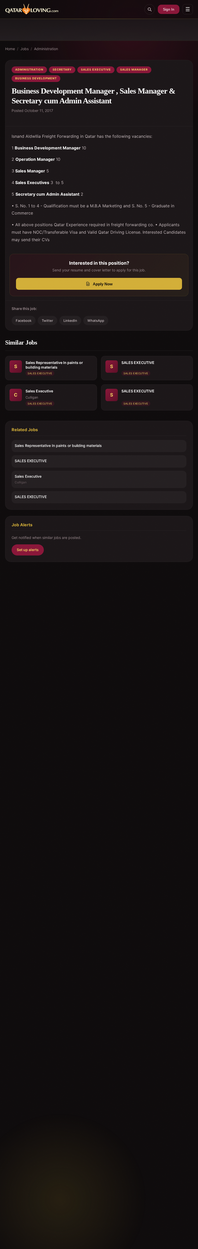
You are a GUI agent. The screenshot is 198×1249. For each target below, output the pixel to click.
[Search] (149, 9)
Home (10, 49)
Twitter (47, 320)
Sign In (168, 9)
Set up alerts (28, 549)
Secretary (62, 69)
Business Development (36, 78)
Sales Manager (134, 69)
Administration (46, 49)
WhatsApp (95, 320)
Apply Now (103, 284)
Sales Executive (96, 69)
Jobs (24, 49)
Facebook (23, 320)
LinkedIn (70, 320)
